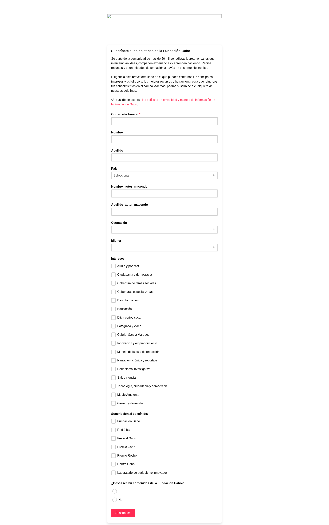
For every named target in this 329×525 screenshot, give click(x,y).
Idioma (116, 240)
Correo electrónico (126, 114)
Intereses (118, 258)
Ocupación (119, 222)
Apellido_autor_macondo (129, 204)
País (114, 168)
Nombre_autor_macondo (129, 186)
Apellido (117, 150)
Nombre (117, 132)
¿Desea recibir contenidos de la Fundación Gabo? (147, 483)
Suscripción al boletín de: (129, 413)
